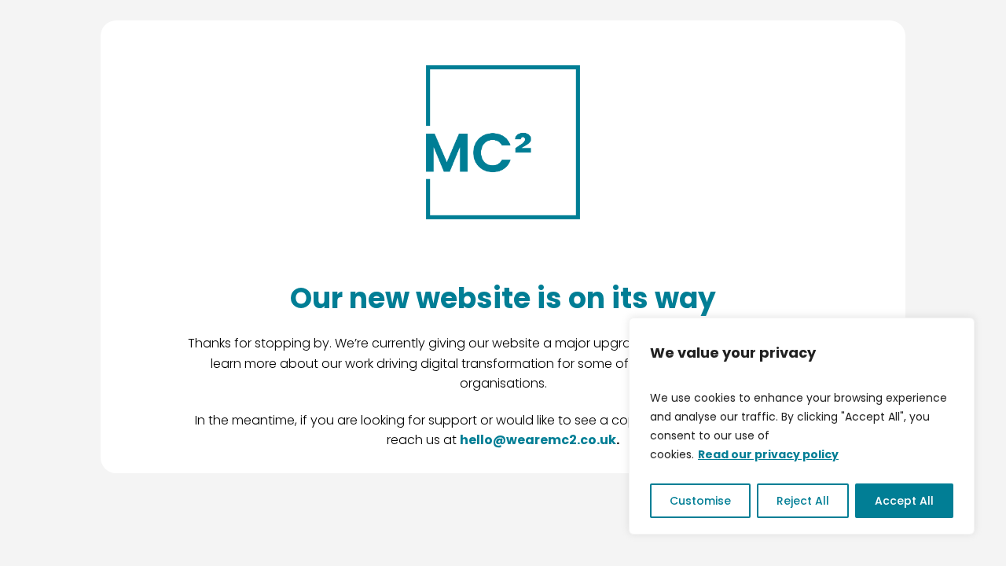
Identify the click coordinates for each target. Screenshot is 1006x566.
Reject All (803, 501)
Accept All (904, 501)
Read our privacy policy (768, 454)
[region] (802, 426)
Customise (700, 501)
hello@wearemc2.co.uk (538, 440)
